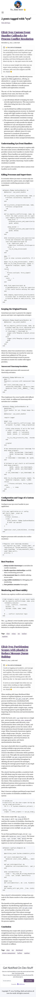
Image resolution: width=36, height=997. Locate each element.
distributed (19, 950)
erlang (14, 633)
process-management (8, 953)
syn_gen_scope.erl (24, 720)
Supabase (18, 47)
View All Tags (5, 23)
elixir (8, 633)
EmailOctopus (22, 984)
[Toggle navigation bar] (2, 12)
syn (19, 633)
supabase (5, 636)
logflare (24, 633)
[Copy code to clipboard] (32, 190)
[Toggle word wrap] (29, 190)
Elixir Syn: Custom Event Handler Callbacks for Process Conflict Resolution (17, 35)
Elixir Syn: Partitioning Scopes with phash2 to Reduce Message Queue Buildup (15, 651)
